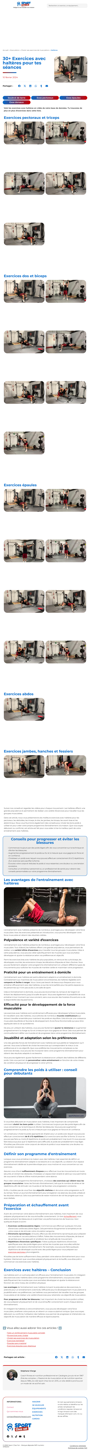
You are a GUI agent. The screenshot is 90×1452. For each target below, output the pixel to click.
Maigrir (36, 1106)
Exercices (37, 1116)
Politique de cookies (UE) (77, 1152)
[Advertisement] (45, 27)
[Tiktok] (16, 1140)
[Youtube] (20, 1140)
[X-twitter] (12, 1140)
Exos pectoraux (45, 97)
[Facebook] (8, 1140)
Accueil (5, 50)
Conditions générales (78, 1150)
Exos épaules (73, 97)
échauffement (70, 920)
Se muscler (38, 1109)
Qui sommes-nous (15, 1116)
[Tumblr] (24, 1140)
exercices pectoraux (17, 956)
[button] (5, 6)
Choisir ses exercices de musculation (35, 50)
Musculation (14, 50)
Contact (10, 1111)
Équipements (39, 1113)
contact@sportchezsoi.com (19, 1121)
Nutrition (37, 1119)
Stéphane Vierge (28, 1075)
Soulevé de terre (16, 97)
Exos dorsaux (16, 102)
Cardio (36, 1123)
